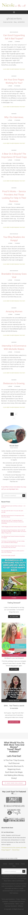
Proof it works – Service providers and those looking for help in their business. (14, 196)
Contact (11, 864)
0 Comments (17, 280)
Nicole (10, 41)
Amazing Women (14, 311)
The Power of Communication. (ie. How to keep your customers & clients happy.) (12, 541)
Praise (23, 864)
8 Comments (17, 85)
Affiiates (20, 906)
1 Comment (17, 41)
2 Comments (17, 120)
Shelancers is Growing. (14, 383)
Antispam (5, 901)
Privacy (18, 899)
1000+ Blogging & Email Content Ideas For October (14, 526)
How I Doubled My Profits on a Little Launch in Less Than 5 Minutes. (12, 551)
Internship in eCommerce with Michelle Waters (14, 347)
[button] (14, 12)
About (17, 864)
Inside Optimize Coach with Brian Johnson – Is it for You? (13, 506)
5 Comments (17, 204)
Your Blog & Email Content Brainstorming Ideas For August (13, 537)
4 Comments (17, 160)
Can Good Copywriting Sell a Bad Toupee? (14, 37)
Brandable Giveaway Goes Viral (14, 275)
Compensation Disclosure (17, 901)
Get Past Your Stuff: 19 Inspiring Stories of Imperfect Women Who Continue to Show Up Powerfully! (12, 522)
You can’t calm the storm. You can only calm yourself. (12, 511)
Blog (14, 866)
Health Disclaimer (9, 904)
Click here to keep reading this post (14, 69)
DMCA (17, 904)
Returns (23, 899)
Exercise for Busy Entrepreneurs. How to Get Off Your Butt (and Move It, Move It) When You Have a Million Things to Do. (13, 531)
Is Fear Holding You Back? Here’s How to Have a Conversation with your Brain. (13, 546)
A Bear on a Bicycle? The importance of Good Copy (14, 155)
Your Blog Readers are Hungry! (14, 239)
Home (5, 864)
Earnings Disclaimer (11, 906)
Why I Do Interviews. (14, 117)
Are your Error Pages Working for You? (14, 81)
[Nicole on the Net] (14, 4)
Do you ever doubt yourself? (8, 555)
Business (14, 76)
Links (21, 904)
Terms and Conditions (8, 899)
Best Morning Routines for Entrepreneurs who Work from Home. (12, 516)
